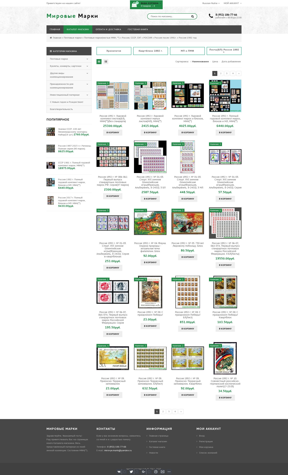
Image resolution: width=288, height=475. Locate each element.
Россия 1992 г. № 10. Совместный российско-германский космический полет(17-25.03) (225, 382)
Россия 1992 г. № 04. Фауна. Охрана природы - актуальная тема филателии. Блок (150, 247)
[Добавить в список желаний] (126, 96)
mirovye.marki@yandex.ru (118, 450)
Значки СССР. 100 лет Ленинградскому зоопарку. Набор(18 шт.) (73, 132)
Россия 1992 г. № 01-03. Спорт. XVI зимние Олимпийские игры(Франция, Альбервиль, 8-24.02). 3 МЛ (187, 182)
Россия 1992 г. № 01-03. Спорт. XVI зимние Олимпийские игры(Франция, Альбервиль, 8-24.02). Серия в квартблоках (112, 250)
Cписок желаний (208, 452)
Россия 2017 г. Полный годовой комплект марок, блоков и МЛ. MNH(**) (72, 200)
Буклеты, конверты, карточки (65, 66)
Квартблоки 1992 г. (151, 50)
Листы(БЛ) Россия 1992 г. (224, 51)
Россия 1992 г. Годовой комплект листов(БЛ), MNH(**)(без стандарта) (113, 118)
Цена (215, 61)
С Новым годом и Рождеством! (66, 102)
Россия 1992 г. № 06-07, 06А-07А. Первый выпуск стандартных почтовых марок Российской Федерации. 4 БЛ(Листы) (225, 248)
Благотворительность (61, 109)
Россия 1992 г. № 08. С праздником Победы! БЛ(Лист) (187, 315)
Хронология (113, 50)
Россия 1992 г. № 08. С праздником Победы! (150, 313)
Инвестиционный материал (65, 94)
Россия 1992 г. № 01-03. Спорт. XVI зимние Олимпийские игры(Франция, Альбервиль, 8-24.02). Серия (225, 182)
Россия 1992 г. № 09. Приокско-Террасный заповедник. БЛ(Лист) (150, 381)
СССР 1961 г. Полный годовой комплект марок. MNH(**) (74, 164)
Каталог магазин (158, 441)
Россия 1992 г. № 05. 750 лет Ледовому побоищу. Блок (188, 244)
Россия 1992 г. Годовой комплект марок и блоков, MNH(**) (188, 118)
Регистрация (206, 441)
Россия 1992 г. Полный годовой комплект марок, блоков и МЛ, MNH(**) (225, 118)
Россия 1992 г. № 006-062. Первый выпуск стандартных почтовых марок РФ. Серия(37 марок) (113, 180)
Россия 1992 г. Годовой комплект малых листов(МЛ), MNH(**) (150, 118)
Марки (72, 16)
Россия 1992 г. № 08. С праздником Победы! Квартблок (225, 315)
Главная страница (158, 435)
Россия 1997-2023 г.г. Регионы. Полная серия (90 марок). (74, 147)
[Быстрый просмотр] (113, 96)
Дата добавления (231, 61)
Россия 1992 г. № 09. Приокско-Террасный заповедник (113, 381)
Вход (202, 435)
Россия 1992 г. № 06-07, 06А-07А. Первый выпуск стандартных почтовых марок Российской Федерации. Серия (112, 317)
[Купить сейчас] (99, 96)
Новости (153, 452)
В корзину (112, 132)
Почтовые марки (59, 58)
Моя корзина (206, 447)
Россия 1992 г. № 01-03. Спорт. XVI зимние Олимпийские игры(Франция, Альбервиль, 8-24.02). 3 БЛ (150, 182)
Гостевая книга (157, 447)
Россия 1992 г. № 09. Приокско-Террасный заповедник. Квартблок (188, 381)
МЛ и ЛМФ (187, 50)
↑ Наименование (199, 61)
